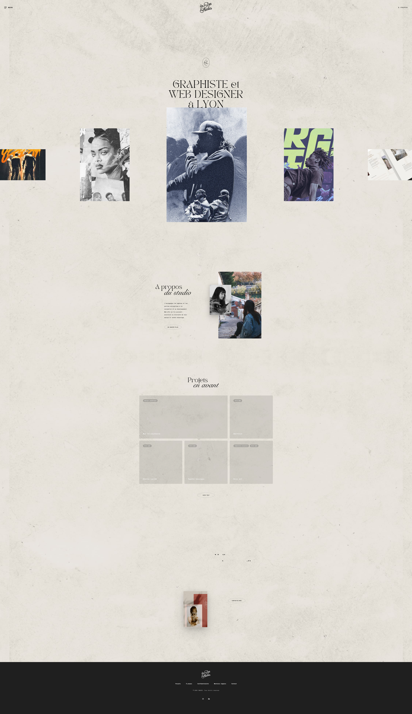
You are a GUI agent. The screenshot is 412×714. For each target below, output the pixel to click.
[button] (8, 7)
